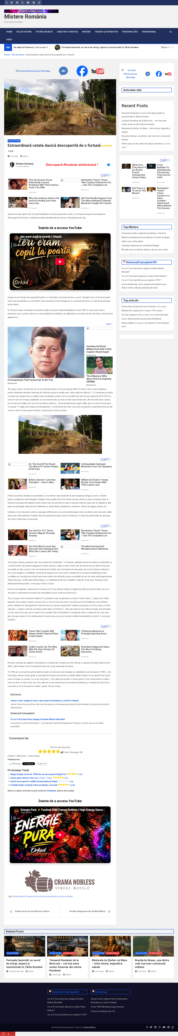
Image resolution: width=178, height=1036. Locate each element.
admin (26, 156)
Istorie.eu (101, 992)
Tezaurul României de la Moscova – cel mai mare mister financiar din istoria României (65, 965)
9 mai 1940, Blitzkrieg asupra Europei (107, 1007)
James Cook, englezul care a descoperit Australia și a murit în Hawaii (44, 700)
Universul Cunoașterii (65, 992)
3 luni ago (142, 971)
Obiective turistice (67, 31)
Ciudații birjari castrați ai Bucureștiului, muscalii (42, 785)
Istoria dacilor (52, 896)
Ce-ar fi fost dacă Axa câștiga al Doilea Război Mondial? (37, 719)
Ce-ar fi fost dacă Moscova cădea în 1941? (141, 280)
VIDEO (9, 39)
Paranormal (149, 31)
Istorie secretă (44, 31)
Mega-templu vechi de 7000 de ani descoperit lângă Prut (46, 774)
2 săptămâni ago (16, 971)
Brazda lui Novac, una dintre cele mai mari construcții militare (152, 964)
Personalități (130, 31)
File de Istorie (24, 31)
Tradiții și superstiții (106, 31)
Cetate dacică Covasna (23, 896)
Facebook (51, 790)
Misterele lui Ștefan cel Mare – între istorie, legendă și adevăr (109, 964)
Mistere (86, 31)
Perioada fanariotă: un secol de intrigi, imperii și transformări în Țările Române (24, 964)
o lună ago (56, 974)
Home (9, 31)
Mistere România (25, 16)
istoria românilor (66, 896)
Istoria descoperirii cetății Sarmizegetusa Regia (41, 781)
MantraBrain (90, 1027)
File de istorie (39, 896)
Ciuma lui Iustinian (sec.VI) (103, 1011)
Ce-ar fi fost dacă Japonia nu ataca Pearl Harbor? (144, 276)
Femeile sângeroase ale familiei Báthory (87, 911)
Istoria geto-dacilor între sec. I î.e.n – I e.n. (39, 778)
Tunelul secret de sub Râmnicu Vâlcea (32, 911)
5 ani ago (14, 156)
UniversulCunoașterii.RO (141, 262)
